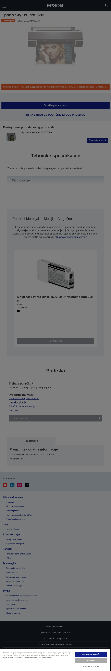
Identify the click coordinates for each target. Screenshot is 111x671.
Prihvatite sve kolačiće (91, 654)
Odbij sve (91, 660)
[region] (55, 659)
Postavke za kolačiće (91, 666)
